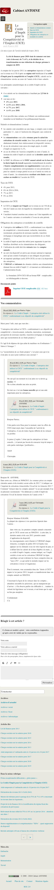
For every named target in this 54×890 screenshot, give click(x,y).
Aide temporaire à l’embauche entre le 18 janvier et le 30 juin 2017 (25, 752)
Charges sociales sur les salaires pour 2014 (16, 742)
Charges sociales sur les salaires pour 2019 (16, 766)
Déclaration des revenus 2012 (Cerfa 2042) (16, 819)
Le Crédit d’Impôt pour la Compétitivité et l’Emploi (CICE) (24, 782)
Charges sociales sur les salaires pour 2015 (16, 738)
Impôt (3, 856)
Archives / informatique (9, 716)
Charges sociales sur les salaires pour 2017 (16, 756)
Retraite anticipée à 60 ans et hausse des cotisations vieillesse (22, 831)
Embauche (4, 851)
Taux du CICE (34, 30)
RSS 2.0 (27, 886)
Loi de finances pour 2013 (10, 728)
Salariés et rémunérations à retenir (40, 28)
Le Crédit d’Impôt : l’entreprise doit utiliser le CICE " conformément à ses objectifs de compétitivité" (29, 368)
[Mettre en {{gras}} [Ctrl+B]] (3, 663)
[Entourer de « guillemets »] (19, 663)
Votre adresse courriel (9, 647)
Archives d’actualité (8, 702)
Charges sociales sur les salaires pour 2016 (16, 733)
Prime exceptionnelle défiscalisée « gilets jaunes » (19, 778)
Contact (29, 881)
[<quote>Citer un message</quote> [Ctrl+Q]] (15, 663)
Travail (3, 865)
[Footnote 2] (27, 267)
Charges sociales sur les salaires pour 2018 (16, 761)
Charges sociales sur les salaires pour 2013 (16, 747)
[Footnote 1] (12, 132)
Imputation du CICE (36, 32)
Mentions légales (42, 881)
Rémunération (6, 860)
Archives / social (7, 707)
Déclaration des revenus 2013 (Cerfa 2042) (16, 792)
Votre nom (5, 640)
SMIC (6, 96)
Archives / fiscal (6, 712)
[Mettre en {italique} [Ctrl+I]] (7, 663)
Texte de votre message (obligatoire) (14, 653)
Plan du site (19, 881)
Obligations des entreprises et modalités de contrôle (39, 35)
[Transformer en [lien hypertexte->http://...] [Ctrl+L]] (11, 663)
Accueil (9, 881)
